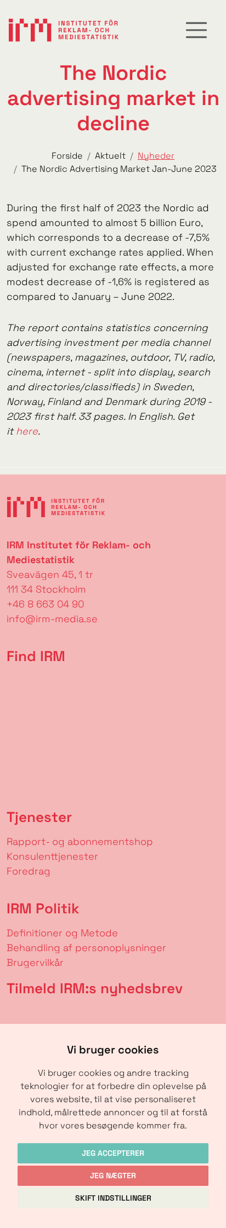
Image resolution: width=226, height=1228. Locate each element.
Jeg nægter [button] (113, 1175)
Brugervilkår (35, 962)
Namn (14, 1015)
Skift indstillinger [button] (113, 1198)
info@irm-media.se (52, 618)
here (27, 431)
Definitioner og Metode (62, 932)
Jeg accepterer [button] (113, 1153)
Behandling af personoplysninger (88, 947)
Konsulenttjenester (52, 856)
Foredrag (28, 871)
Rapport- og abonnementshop (80, 841)
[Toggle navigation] (196, 30)
